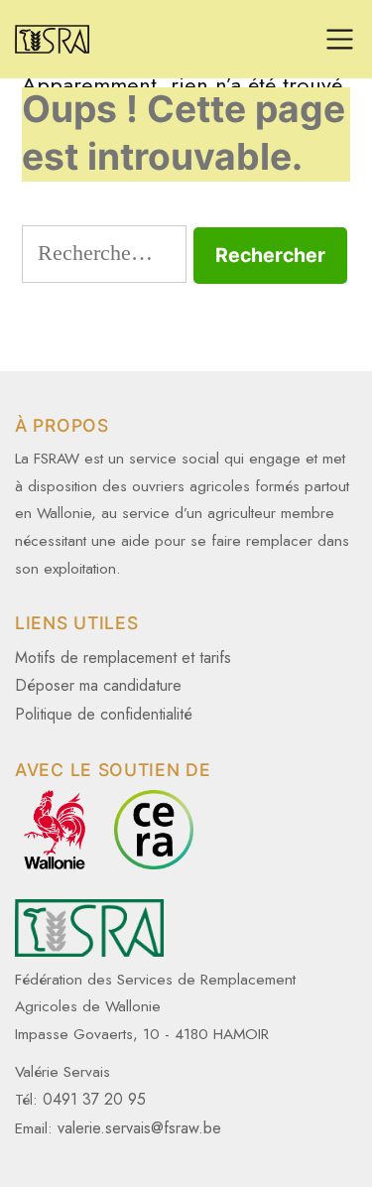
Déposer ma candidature (98, 685)
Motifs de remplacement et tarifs (123, 657)
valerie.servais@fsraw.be (139, 1128)
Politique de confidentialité (103, 714)
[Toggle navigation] (339, 39)
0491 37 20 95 (94, 1099)
